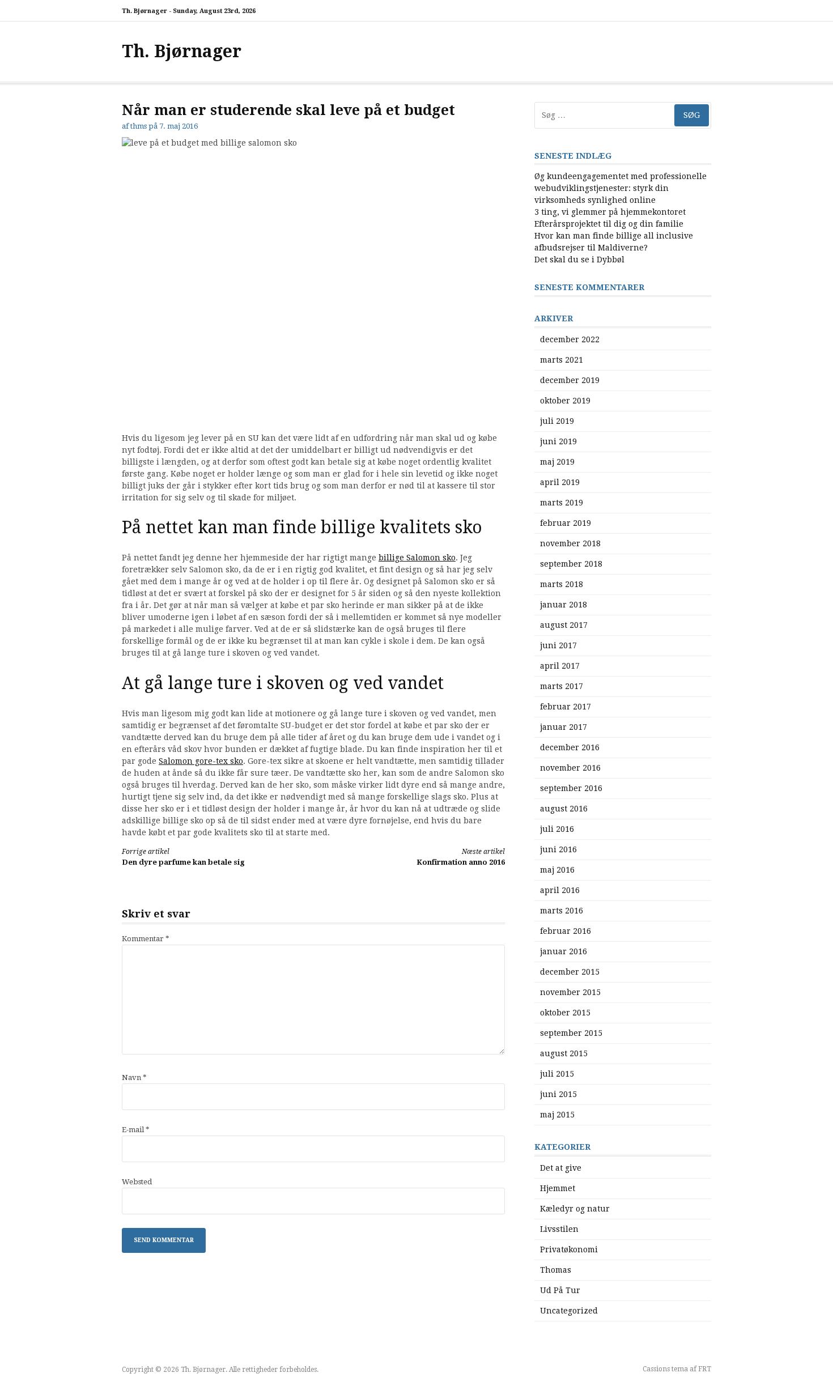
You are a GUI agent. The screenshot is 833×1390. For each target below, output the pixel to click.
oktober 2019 (565, 400)
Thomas (555, 1269)
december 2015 (570, 971)
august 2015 (564, 1053)
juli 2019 (557, 421)
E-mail (136, 1129)
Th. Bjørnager (181, 51)
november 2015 (570, 992)
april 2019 (560, 482)
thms (138, 126)
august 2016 (564, 808)
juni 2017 (558, 645)
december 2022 (570, 339)
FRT (704, 1369)
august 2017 (564, 625)
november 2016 (570, 767)
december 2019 (570, 380)
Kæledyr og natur (575, 1208)
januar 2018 (563, 604)
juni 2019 (558, 441)
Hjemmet (557, 1188)
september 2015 (571, 1033)
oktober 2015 (565, 1012)
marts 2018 (561, 584)
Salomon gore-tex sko (201, 761)
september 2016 (571, 788)
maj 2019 (557, 461)
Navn (134, 1077)
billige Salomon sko (417, 557)
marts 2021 (561, 359)
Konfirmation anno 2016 (460, 857)
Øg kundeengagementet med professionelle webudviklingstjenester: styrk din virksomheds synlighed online (620, 188)
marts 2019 (561, 502)
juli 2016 (557, 829)
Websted (137, 1182)
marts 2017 (561, 686)
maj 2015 (557, 1114)
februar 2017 (565, 706)
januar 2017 (563, 727)
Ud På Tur (560, 1290)
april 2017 (560, 665)
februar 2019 (565, 523)
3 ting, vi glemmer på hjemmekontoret (610, 211)
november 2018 (570, 543)
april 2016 (560, 890)
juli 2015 (557, 1073)
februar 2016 (565, 931)
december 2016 (570, 747)
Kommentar (145, 938)
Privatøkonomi (569, 1249)
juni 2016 (558, 849)
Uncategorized (569, 1310)
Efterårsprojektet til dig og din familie (608, 223)
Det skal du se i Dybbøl (579, 259)
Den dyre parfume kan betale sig (183, 857)
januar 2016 (563, 951)
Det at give (560, 1167)
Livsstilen (559, 1229)
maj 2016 (557, 869)
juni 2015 (558, 1094)
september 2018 (571, 563)
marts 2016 (561, 910)
